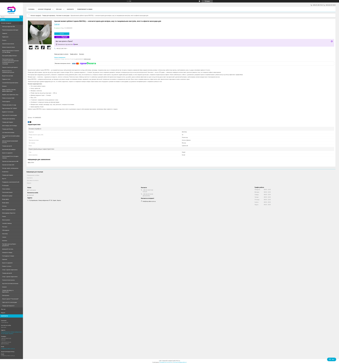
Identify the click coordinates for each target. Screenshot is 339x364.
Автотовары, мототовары (9, 125)
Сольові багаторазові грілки (10, 82)
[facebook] (28, 122)
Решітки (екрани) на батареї (10, 30)
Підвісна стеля (6, 79)
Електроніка (5, 295)
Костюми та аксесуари (62, 15)
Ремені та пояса (6, 266)
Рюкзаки (4, 227)
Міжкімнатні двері (7, 196)
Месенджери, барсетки (8, 213)
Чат (333, 359)
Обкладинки (5, 230)
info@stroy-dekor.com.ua (8, 348)
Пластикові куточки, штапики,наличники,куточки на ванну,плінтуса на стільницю (10, 61)
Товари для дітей (7, 146)
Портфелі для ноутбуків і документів (9, 244)
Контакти (70, 9)
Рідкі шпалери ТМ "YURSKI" (9, 108)
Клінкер (4, 206)
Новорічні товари (7, 252)
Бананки (4, 240)
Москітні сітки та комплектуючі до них (8, 71)
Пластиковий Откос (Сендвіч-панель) (10, 157)
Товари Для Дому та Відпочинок (7, 291)
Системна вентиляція (8, 132)
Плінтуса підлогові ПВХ (8, 26)
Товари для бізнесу (7, 129)
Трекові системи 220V (8, 165)
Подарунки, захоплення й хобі (10, 182)
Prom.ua (178, 360)
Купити (62, 33)
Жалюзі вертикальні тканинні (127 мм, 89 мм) (10, 51)
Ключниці (5, 233)
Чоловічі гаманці (7, 223)
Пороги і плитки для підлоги (10, 67)
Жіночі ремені (6, 220)
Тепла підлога (6, 101)
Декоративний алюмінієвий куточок (10, 141)
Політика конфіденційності (180, 362)
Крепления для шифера (8, 149)
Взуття (4, 178)
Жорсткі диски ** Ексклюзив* (10, 299)
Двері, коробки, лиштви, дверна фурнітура (9, 90)
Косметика (5, 171)
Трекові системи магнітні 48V (10, 161)
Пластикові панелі (7, 192)
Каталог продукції (6, 23)
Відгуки (3, 312)
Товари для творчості (8, 306)
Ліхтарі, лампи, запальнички (10, 168)
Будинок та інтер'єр (7, 112)
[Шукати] (21, 17)
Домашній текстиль (7, 249)
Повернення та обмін (84, 9)
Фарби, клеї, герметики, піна (10, 94)
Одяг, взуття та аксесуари (9, 115)
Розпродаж (5, 185)
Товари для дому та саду (9, 105)
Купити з (58, 37)
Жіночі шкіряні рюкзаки (8, 209)
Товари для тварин (7, 122)
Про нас (3, 309)
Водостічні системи (7, 76)
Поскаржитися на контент (165, 362)
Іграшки (4, 86)
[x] (30, 122)
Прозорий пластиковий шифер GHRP (11, 136)
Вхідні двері (5, 199)
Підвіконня (5, 37)
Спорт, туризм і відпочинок (10, 269)
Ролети (4, 40)
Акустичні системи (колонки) (10, 283)
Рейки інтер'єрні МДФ (8, 98)
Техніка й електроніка (8, 280)
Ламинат (4, 33)
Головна (31, 9)
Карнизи (4, 259)
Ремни (4, 216)
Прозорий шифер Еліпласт (9, 55)
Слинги (4, 237)
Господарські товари (8, 256)
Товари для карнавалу (8, 118)
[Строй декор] (11, 8)
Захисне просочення (8, 44)
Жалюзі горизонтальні (8, 47)
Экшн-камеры (6, 189)
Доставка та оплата (32, 180)
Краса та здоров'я (7, 153)
